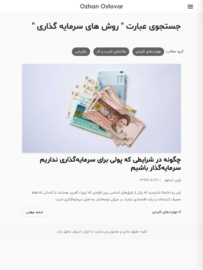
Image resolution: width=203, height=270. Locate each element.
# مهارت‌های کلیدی (166, 212)
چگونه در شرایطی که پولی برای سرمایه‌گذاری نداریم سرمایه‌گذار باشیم (110, 164)
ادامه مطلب (34, 212)
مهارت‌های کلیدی (148, 51)
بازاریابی (81, 51)
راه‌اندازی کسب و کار (111, 51)
